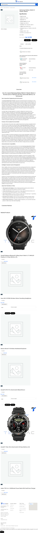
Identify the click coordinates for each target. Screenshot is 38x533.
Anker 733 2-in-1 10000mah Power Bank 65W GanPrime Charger (18, 488)
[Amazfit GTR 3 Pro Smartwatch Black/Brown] (15, 370)
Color (2, 307)
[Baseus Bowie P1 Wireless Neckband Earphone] (15, 329)
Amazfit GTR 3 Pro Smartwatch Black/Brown (13, 390)
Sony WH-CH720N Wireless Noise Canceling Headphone (16, 298)
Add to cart (27, 40)
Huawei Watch (12, 7)
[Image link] (4, 503)
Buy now (34, 40)
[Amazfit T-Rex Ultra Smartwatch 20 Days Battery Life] (19, 424)
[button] (4, 263)
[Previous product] (34, 7)
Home (1, 7)
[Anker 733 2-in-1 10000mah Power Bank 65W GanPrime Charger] (15, 468)
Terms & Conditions (22, 508)
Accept (2, 531)
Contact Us (12, 505)
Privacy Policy (21, 512)
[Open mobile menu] (1, 1)
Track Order (12, 508)
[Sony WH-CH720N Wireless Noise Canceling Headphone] (15, 278)
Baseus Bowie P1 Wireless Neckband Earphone (13, 348)
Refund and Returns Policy (22, 510)
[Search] (36, 4)
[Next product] (37, 7)
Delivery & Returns (22, 504)
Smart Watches (6, 7)
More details (34, 77)
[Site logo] (19, 1)
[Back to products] (35, 7)
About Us (11, 506)
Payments (11, 510)
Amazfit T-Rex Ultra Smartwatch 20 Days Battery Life (15, 447)
